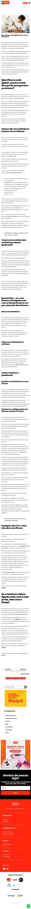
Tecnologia (8, 730)
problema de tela (20, 365)
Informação (8, 727)
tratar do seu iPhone (21, 614)
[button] (9, 678)
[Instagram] (26, 3)
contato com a (23, 653)
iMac (6, 724)
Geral (7, 732)
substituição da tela (8, 572)
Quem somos (6, 819)
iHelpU (3, 655)
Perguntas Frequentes (8, 834)
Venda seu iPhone (7, 844)
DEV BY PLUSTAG (15, 903)
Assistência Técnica (11, 718)
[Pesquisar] (25, 687)
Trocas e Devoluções (8, 832)
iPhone (7, 721)
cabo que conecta (12, 216)
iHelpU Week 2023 (10, 715)
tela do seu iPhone (16, 173)
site (10, 653)
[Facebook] (24, 3)
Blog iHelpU (5, 821)
